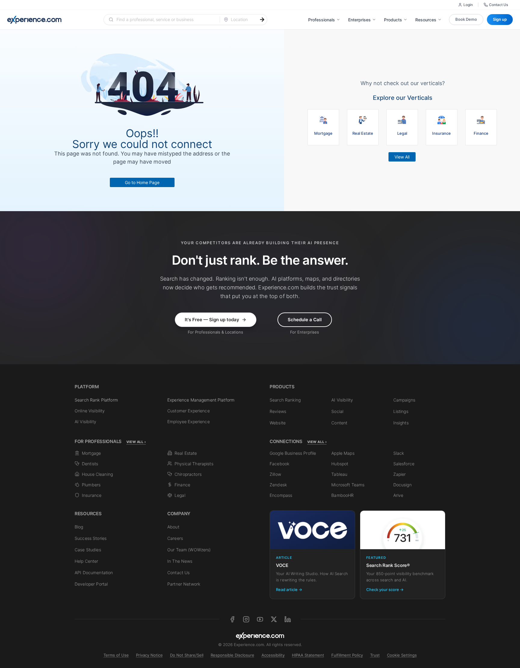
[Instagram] (246, 619)
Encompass (281, 495)
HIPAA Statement (308, 655)
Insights (401, 422)
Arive (398, 495)
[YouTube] (260, 619)
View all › (136, 442)
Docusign (402, 484)
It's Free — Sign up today (212, 319)
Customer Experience (188, 410)
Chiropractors (188, 474)
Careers (175, 538)
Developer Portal (91, 583)
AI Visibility (85, 421)
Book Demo (466, 19)
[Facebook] (232, 619)
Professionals (321, 19)
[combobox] (165, 19)
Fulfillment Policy (347, 655)
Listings (400, 411)
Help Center (86, 561)
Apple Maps (342, 453)
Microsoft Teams (347, 484)
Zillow (275, 474)
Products (393, 19)
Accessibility (273, 655)
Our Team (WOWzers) (189, 549)
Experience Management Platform (200, 399)
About (173, 526)
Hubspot (339, 463)
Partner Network (183, 583)
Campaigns (404, 399)
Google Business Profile (293, 453)
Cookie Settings (402, 655)
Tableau (339, 474)
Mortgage (91, 453)
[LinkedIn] (287, 619)
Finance (182, 484)
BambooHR (342, 495)
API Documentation (94, 572)
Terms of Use (116, 655)
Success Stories (91, 538)
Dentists (90, 463)
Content (339, 422)
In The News (180, 561)
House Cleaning (97, 474)
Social (337, 411)
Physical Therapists (194, 463)
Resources (425, 19)
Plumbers (91, 484)
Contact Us (498, 4)
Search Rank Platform (96, 399)
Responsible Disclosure (232, 655)
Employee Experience (188, 421)
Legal (180, 495)
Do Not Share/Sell (186, 655)
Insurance (91, 495)
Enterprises (359, 19)
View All (402, 156)
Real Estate (186, 453)
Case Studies (88, 549)
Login (468, 4)
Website (278, 422)
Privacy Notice (149, 655)
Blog (79, 526)
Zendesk (278, 484)
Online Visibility (90, 410)
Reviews (278, 411)
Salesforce (403, 463)
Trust (375, 655)
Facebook (279, 463)
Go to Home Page (142, 182)
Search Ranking (285, 399)
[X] (274, 619)
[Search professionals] (262, 20)
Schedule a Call (305, 319)
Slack (398, 453)
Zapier (399, 474)
